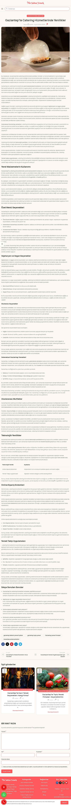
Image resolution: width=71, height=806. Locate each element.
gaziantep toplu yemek (34, 635)
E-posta (39, 752)
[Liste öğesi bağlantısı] (27, 782)
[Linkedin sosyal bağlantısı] (16, 644)
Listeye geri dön (35, 654)
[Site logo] (35, 3)
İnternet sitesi (5, 759)
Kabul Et (64, 802)
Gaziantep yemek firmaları (53, 635)
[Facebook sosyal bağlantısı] (3, 644)
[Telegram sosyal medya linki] (20, 644)
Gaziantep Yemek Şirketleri (35, 16)
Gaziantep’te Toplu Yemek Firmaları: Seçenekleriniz (53, 695)
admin (31, 24)
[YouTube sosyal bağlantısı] (66, 782)
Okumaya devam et (18, 710)
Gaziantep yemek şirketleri (11, 639)
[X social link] (7, 644)
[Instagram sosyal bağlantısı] (63, 782)
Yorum (3, 731)
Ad (2, 752)
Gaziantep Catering (26, 689)
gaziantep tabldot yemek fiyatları (13, 635)
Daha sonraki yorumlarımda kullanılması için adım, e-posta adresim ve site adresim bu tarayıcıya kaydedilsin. (35, 767)
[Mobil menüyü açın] (2, 8)
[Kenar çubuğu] (2, 244)
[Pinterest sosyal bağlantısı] (11, 644)
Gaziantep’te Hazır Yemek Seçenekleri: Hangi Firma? (18, 694)
